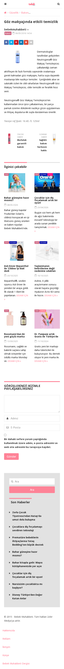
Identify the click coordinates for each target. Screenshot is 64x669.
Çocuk (50, 174)
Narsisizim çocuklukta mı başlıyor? (27, 585)
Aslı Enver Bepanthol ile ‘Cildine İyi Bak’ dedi (16, 268)
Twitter (11, 42)
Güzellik (14, 12)
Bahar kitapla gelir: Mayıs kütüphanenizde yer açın (27, 564)
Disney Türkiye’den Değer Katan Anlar (27, 596)
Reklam (6, 638)
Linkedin (21, 42)
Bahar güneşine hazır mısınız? (16, 199)
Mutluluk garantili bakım (22, 143)
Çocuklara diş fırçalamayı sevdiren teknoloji (27, 528)
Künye (5, 655)
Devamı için (50, 295)
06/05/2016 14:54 (23, 33)
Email (31, 42)
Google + (26, 42)
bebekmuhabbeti (15, 29)
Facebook (6, 42)
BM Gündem (43, 174)
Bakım (25, 12)
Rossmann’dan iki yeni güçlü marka (14, 335)
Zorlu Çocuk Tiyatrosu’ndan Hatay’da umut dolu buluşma (26, 516)
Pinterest (16, 42)
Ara (32, 490)
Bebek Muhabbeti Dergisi (16, 663)
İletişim (6, 647)
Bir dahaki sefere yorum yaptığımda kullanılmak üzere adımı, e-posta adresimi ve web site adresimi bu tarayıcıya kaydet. (31, 443)
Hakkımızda (8, 630)
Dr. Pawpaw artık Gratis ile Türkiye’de (46, 335)
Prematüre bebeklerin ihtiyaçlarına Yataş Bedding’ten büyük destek (27, 541)
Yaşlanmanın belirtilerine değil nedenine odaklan (45, 268)
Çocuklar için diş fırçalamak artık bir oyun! (46, 200)
